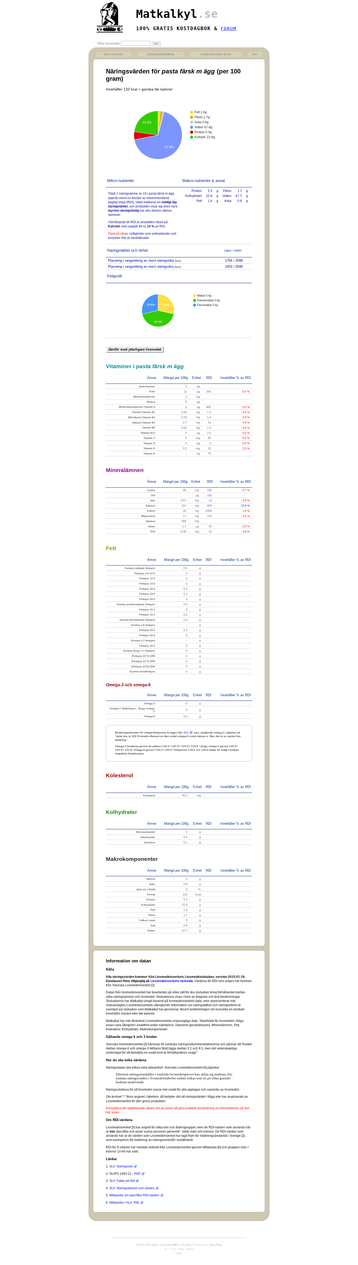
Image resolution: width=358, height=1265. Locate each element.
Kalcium (150, 505)
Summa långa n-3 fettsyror (139, 650)
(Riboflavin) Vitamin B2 (141, 417)
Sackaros (149, 842)
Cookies (186, 1244)
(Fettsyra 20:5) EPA (143, 656)
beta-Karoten (147, 386)
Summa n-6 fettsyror (143, 625)
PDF (137, 1173)
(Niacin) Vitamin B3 (143, 422)
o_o (179, 1253)
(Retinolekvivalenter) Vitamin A (137, 406)
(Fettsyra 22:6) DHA (143, 666)
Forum (140, 1244)
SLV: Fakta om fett (122, 1180)
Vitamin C (149, 438)
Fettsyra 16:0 (147, 588)
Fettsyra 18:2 (147, 630)
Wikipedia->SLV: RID (124, 1202)
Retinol (151, 401)
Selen (151, 526)
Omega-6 (149, 716)
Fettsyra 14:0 (147, 583)
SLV (185, 732)
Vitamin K (149, 453)
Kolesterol (149, 795)
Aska (152, 884)
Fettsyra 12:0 (147, 578)
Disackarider (147, 837)
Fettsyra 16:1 (147, 609)
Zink (152, 531)
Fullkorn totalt (147, 920)
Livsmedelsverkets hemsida (171, 981)
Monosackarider (145, 831)
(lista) (178, 260)
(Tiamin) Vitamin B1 (143, 412)
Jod (153, 495)
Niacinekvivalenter (144, 396)
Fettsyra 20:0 (147, 599)
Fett (152, 909)
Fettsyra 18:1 (147, 614)
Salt (152, 925)
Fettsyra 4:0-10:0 (144, 573)
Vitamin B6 (148, 427)
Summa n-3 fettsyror (143, 640)
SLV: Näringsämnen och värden (132, 1188)
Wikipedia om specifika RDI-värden (134, 1195)
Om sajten (152, 1244)
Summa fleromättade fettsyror (137, 619)
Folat (152, 391)
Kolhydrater (148, 904)
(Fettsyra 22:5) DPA (143, 661)
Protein (151, 899)
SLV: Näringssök (121, 1166)
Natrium (150, 521)
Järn (152, 500)
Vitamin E (149, 448)
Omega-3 (149, 703)
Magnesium (148, 515)
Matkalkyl (177, 13)
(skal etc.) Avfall (146, 889)
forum (228, 28)
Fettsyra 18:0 (147, 593)
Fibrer (151, 915)
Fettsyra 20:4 (147, 635)
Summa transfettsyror (142, 671)
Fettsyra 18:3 (147, 645)
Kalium (151, 510)
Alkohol (150, 878)
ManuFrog (215, 1244)
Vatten (151, 930)
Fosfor (151, 490)
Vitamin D (149, 443)
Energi (151, 894)
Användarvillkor (170, 1244)
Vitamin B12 (147, 432)
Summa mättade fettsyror (140, 568)
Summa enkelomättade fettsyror (136, 604)
